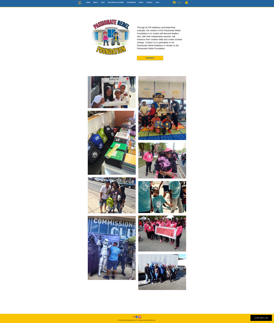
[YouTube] (140, 317)
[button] (186, 2)
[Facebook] (137, 317)
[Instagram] (134, 317)
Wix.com (152, 320)
